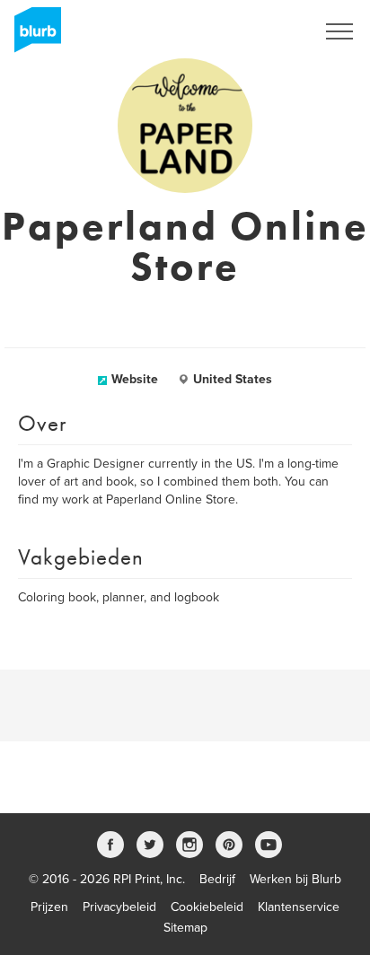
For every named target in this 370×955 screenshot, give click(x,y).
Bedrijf (217, 879)
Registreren (260, 31)
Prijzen (49, 907)
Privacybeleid (119, 907)
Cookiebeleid (207, 907)
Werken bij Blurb (295, 879)
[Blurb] (32, 36)
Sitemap (185, 927)
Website (134, 379)
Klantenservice (298, 907)
